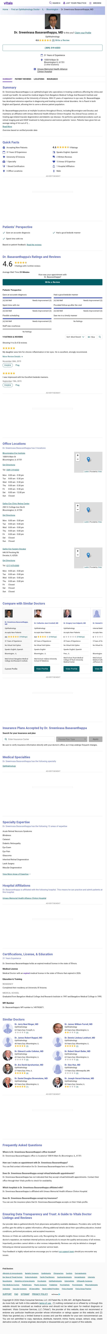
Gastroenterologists (64, 1277)
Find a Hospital (67, 1289)
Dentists (69, 1273)
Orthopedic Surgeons (84, 1281)
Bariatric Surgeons (32, 1273)
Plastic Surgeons (40, 1285)
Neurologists (7, 1281)
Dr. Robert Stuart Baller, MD (77, 1051)
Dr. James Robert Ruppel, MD (28, 1038)
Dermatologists (80, 1273)
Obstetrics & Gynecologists (25, 1281)
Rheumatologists (91, 1285)
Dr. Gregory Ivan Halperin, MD (75, 623)
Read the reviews (34, 245)
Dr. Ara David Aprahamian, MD (29, 1065)
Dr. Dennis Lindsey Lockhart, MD (80, 1038)
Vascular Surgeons (20, 1289)
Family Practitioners (47, 1277)
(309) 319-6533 (12, 470)
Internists (91, 1277)
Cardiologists (46, 1273)
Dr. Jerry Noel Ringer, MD (26, 1024)
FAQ (16, 1294)
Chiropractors (58, 1273)
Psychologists (77, 1285)
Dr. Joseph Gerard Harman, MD (79, 1078)
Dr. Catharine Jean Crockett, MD (46, 623)
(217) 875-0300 (12, 565)
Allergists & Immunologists (12, 1273)
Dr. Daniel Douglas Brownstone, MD (31, 1078)
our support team (66, 1251)
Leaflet (86, 471)
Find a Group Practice (83, 1289)
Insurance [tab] (52, 79)
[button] (88, 459)
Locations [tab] (39, 79)
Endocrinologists (31, 1277)
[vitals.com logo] (8, 3)
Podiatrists (53, 1285)
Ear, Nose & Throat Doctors (12, 1277)
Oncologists (41, 1281)
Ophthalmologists (55, 1281)
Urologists (6, 1289)
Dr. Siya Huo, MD (72, 1065)
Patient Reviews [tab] (23, 79)
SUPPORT (7, 1294)
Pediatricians (27, 1285)
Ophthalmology (9, 766)
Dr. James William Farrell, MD (78, 1024)
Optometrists (69, 1281)
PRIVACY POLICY (40, 1294)
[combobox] (29, 739)
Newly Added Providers (50, 1289)
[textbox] (29, 739)
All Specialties (34, 1289)
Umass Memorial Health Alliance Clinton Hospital (52, 70)
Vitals (100, 471)
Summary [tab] (7, 79)
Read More (7, 126)
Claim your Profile (83, 33)
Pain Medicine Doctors (11, 1285)
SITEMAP (25, 1294)
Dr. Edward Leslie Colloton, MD (29, 1051)
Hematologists (79, 1277)
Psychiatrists (65, 1285)
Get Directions (9, 465)
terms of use (45, 1303)
